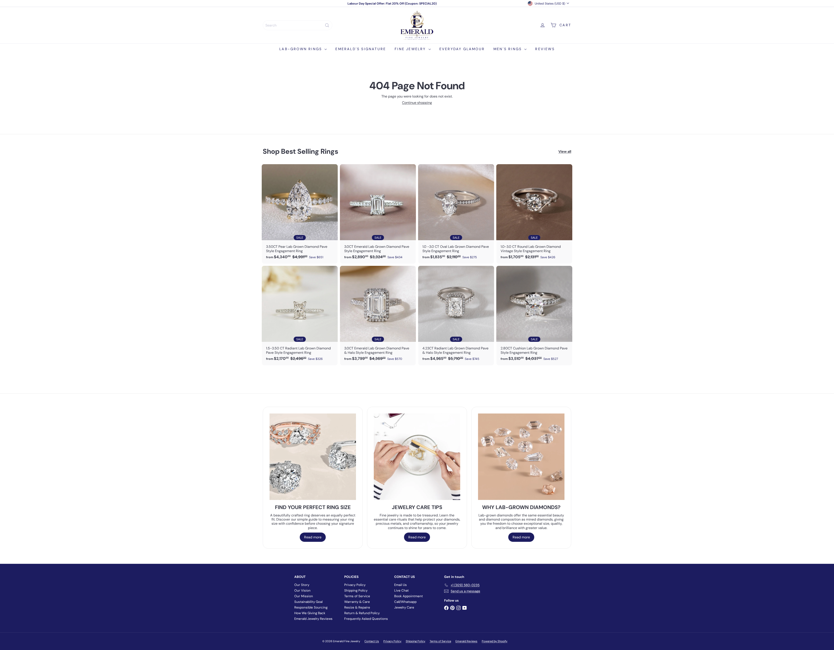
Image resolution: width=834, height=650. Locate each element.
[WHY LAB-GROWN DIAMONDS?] (521, 456)
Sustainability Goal (308, 602)
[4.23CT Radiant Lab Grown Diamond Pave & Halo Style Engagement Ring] (456, 315)
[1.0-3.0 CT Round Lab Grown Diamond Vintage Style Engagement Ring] (534, 214)
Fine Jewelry (411, 49)
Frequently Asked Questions (366, 619)
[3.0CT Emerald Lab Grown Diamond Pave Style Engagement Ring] (378, 214)
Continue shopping (417, 102)
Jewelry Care (404, 607)
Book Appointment (408, 596)
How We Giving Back (309, 613)
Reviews (544, 49)
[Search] (327, 25)
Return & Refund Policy (362, 613)
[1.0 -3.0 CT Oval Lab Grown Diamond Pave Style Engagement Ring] (456, 214)
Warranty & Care (357, 602)
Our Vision (302, 590)
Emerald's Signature (360, 49)
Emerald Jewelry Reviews (313, 619)
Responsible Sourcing (311, 607)
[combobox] (297, 25)
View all (564, 151)
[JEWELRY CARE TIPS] (417, 456)
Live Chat (401, 590)
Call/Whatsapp (405, 602)
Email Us (400, 585)
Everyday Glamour (462, 49)
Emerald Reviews (466, 641)
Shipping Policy (355, 590)
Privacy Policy (355, 585)
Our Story (301, 585)
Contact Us (371, 641)
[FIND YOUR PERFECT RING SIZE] (313, 456)
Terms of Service (357, 596)
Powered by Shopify (494, 641)
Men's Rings (508, 49)
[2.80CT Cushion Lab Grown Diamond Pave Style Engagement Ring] (534, 315)
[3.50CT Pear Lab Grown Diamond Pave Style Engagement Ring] (300, 214)
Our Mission (303, 596)
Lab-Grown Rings (301, 49)
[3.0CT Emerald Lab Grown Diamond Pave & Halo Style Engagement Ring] (378, 315)
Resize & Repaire (357, 607)
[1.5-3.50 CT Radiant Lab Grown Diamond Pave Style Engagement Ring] (300, 315)
